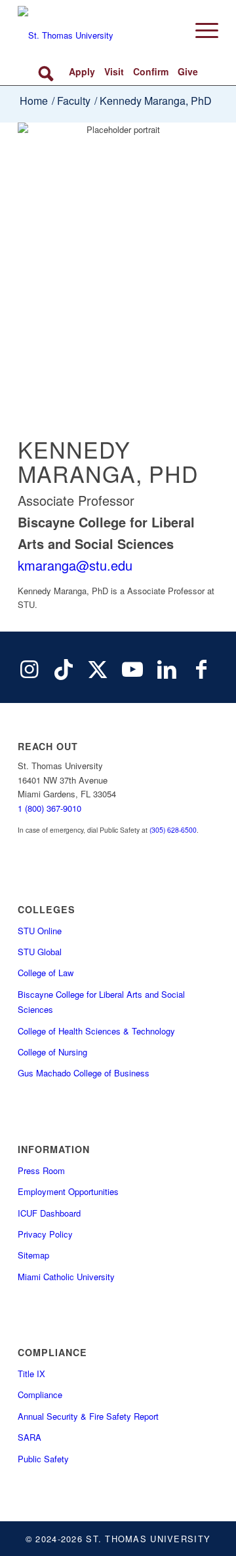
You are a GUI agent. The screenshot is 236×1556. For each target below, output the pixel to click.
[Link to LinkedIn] (166, 667)
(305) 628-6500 (173, 830)
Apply (82, 71)
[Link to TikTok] (63, 667)
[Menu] (200, 30)
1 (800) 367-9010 (49, 808)
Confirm (150, 71)
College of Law (45, 972)
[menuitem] (200, 30)
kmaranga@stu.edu (75, 565)
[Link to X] (97, 667)
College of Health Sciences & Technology (96, 1031)
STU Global (40, 951)
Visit (114, 71)
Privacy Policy (45, 1234)
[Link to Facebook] (201, 667)
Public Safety (43, 1458)
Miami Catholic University (66, 1276)
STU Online (40, 930)
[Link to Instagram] (28, 667)
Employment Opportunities (68, 1191)
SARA (29, 1437)
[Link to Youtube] (132, 667)
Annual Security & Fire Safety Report (88, 1416)
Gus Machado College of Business (83, 1073)
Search (48, 72)
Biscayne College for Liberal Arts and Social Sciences (101, 1001)
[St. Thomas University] (98, 30)
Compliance (40, 1394)
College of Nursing (52, 1052)
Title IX (31, 1373)
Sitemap (33, 1255)
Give (188, 71)
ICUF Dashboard (49, 1213)
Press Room (41, 1170)
